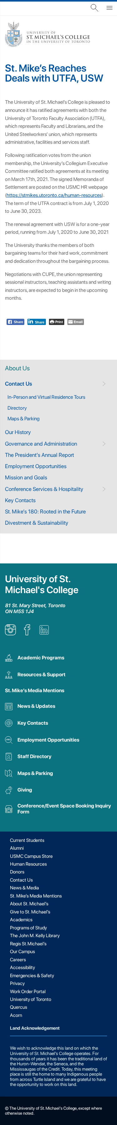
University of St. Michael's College (41, 584)
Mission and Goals (26, 477)
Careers (18, 959)
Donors (17, 872)
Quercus (18, 1007)
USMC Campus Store (31, 856)
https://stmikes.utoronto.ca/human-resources (54, 195)
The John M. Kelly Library (35, 935)
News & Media (24, 888)
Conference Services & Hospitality (44, 489)
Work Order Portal (28, 991)
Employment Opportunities (35, 466)
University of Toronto (30, 999)
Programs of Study (28, 928)
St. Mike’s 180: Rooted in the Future (45, 511)
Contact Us (18, 383)
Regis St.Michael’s (28, 944)
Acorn (16, 1015)
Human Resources (28, 864)
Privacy (17, 983)
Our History (18, 432)
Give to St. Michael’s (30, 912)
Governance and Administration (41, 443)
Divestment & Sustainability (36, 522)
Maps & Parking (23, 419)
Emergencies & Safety (32, 975)
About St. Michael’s (29, 904)
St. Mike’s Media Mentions (34, 690)
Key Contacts (20, 500)
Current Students (27, 840)
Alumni (17, 848)
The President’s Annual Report (39, 455)
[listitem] (10, 634)
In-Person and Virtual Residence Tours (46, 397)
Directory (17, 408)
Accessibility (22, 967)
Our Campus (22, 951)
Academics (21, 919)
